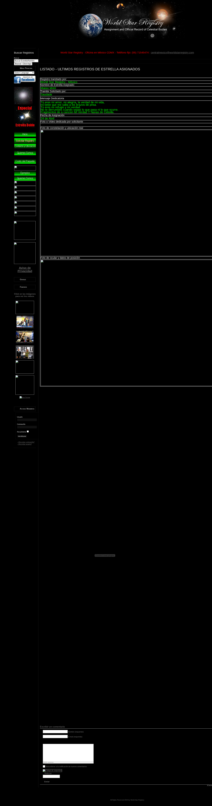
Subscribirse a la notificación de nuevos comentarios (66, 766)
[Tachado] (55, 741)
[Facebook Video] (80, 741)
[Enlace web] (62, 741)
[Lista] (69, 741)
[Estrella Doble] (25, 127)
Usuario (19, 417)
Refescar (48, 773)
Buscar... (17, 58)
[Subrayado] (51, 741)
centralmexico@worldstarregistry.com (172, 52)
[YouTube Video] (73, 741)
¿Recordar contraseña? (26, 442)
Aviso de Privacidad (25, 269)
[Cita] (66, 741)
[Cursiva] (48, 741)
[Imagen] (59, 741)
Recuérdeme (21, 432)
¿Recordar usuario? (25, 444)
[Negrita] (44, 741)
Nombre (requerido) (76, 732)
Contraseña (21, 424)
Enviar (47, 782)
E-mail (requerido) (75, 737)
